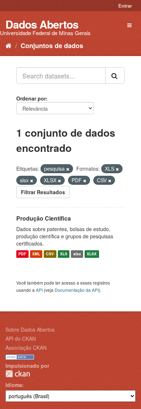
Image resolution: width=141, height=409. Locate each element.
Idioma (13, 384)
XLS (63, 254)
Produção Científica (43, 218)
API (39, 290)
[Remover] (67, 169)
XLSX (92, 254)
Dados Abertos (41, 24)
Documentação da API (77, 290)
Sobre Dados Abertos (30, 329)
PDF (22, 254)
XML (36, 254)
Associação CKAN (26, 347)
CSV (50, 254)
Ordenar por (31, 98)
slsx (77, 254)
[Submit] (115, 75)
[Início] (8, 45)
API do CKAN (20, 338)
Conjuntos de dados (52, 45)
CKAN (17, 374)
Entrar (125, 5)
